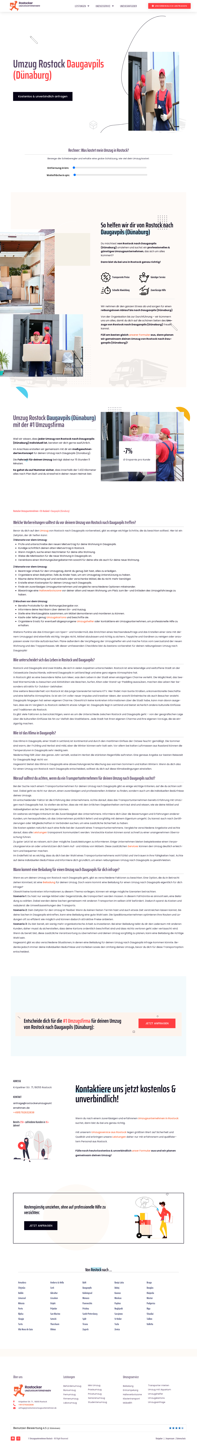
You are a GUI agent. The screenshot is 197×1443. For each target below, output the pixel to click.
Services (133, 846)
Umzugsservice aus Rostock (109, 1132)
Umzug (44, 530)
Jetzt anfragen (157, 1023)
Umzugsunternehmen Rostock (41, 1438)
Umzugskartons (56, 617)
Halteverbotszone (50, 590)
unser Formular (141, 1150)
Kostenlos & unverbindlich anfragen (42, 96)
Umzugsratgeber (128, 6)
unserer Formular (139, 335)
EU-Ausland (44, 511)
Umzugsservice (103, 6)
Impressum (170, 1438)
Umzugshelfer (85, 621)
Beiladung (49, 882)
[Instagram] (18, 1439)
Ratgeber (159, 1438)
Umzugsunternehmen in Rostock (158, 1118)
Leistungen (80, 6)
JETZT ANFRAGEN (40, 1225)
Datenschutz (181, 1438)
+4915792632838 (23, 1112)
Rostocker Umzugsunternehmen (25, 511)
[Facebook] (13, 1439)
